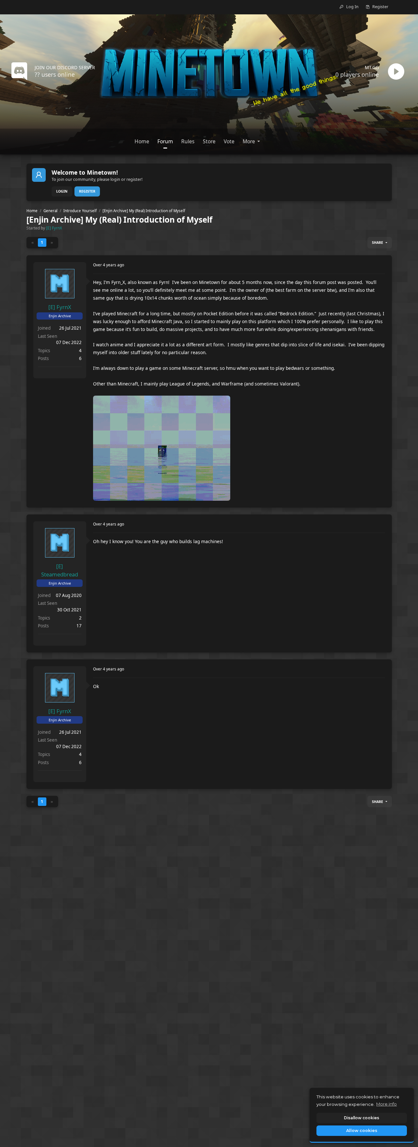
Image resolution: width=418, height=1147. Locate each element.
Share (377, 242)
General (50, 210)
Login (62, 191)
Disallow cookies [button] (361, 1117)
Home (32, 210)
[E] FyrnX (54, 227)
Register (87, 191)
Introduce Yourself (80, 210)
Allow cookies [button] (361, 1130)
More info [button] (386, 1104)
